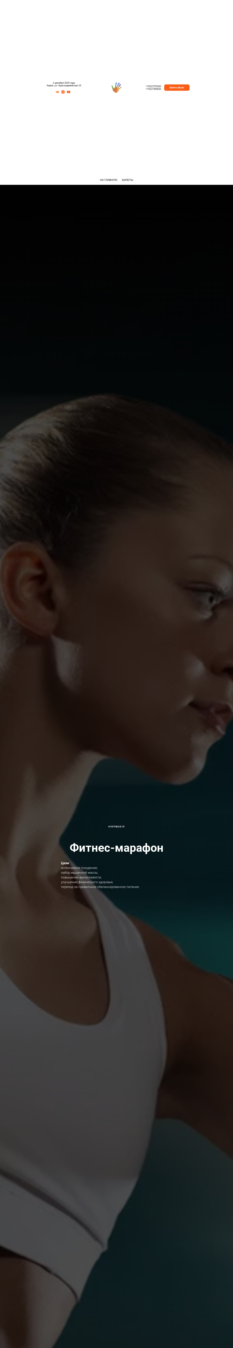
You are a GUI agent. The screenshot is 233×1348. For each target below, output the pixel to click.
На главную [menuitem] (108, 179)
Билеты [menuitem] (127, 179)
